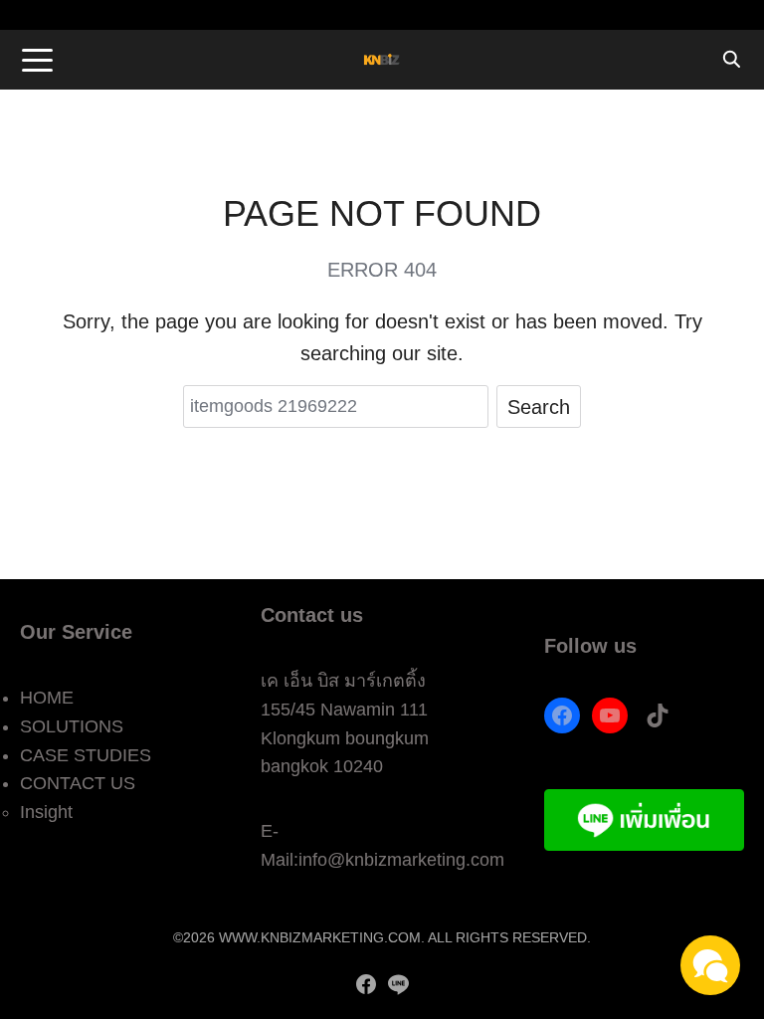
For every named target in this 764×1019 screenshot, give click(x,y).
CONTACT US (77, 783)
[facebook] (366, 984)
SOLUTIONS (71, 726)
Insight (46, 812)
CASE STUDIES (85, 755)
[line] (398, 984)
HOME (47, 698)
